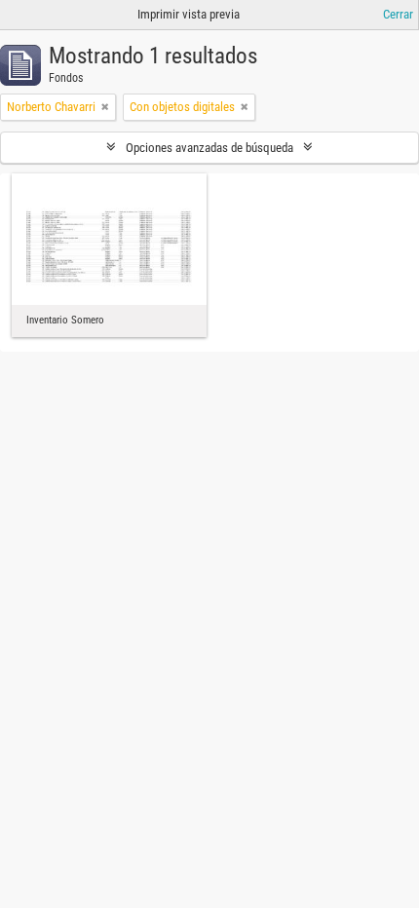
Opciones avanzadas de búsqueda (209, 147)
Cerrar (398, 14)
